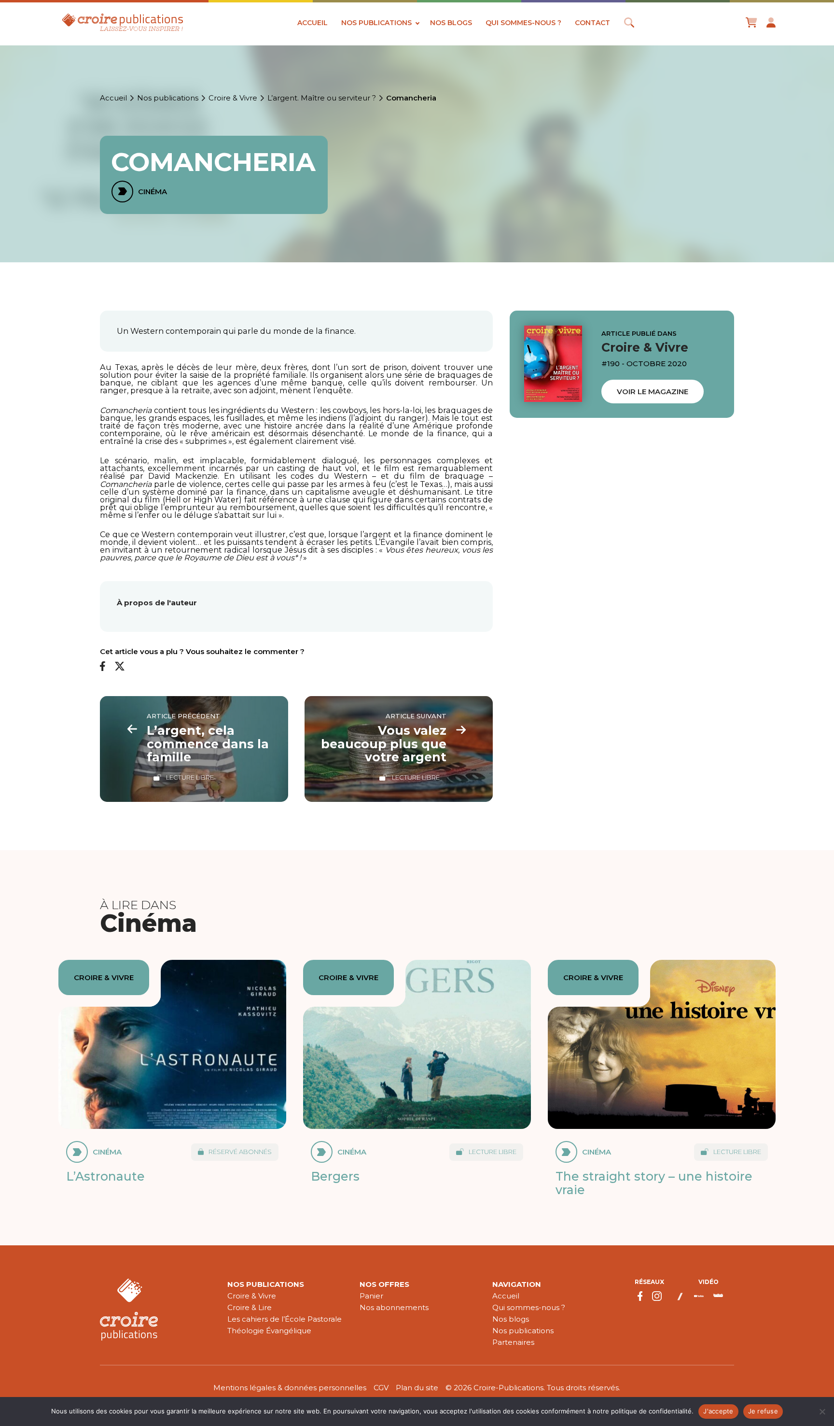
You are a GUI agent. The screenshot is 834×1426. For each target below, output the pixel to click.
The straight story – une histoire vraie (654, 1183)
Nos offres (384, 1284)
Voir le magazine (652, 391)
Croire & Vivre (232, 98)
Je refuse (763, 1411)
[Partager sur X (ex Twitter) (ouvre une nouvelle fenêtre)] (120, 666)
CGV (381, 1387)
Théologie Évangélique (269, 1330)
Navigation (516, 1284)
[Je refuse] (822, 1411)
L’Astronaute (105, 1176)
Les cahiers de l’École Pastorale (284, 1319)
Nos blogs (451, 22)
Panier (371, 1295)
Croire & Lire (249, 1307)
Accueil (312, 22)
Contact (592, 22)
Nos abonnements (394, 1307)
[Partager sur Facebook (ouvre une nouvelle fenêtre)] (102, 666)
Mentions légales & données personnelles (289, 1387)
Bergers (335, 1176)
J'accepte (718, 1411)
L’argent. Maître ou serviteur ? (321, 98)
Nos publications (376, 22)
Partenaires (513, 1342)
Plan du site (417, 1387)
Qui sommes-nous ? (523, 22)
